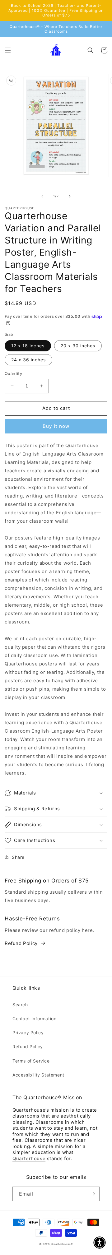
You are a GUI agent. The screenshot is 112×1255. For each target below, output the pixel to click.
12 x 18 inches (27, 345)
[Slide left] (42, 196)
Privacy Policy (28, 1032)
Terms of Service (31, 1060)
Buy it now (56, 426)
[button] (8, 50)
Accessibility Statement (38, 1074)
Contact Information (34, 1018)
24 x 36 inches (28, 359)
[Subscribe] (92, 1194)
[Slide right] (70, 196)
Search (20, 1004)
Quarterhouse (28, 1158)
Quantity (13, 373)
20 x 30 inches (78, 345)
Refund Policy (21, 943)
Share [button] (18, 857)
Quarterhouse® (62, 1244)
